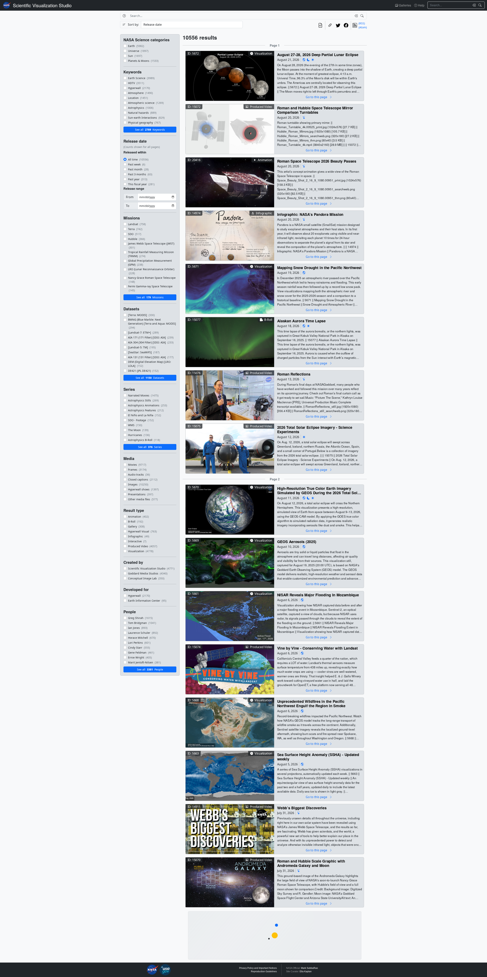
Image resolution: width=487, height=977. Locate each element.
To (127, 206)
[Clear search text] (473, 5)
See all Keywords (150, 129)
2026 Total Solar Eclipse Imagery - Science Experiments (314, 429)
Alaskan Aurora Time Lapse (301, 321)
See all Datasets (150, 378)
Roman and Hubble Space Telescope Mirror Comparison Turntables (315, 110)
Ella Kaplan (306, 971)
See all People (150, 669)
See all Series (150, 447)
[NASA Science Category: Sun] (312, 60)
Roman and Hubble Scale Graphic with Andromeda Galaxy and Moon (311, 863)
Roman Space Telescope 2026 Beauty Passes (316, 161)
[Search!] (480, 5)
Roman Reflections (293, 374)
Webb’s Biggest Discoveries (302, 807)
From (130, 197)
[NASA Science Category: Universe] (304, 117)
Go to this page (317, 97)
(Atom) (363, 27)
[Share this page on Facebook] (346, 25)
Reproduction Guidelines (264, 971)
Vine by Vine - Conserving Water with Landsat (317, 648)
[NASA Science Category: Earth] (304, 60)
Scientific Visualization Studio (42, 5)
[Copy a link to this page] (330, 25)
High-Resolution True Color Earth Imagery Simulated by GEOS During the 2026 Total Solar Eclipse (319, 490)
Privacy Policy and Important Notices (258, 968)
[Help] (124, 15)
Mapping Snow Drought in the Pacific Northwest (319, 267)
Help (420, 5)
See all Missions (150, 297)
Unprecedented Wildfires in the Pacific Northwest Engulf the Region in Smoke (311, 703)
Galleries (404, 5)
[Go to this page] (229, 75)
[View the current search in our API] (320, 25)
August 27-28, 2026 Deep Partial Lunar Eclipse (317, 54)
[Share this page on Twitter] (338, 25)
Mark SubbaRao (309, 968)
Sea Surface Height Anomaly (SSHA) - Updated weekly (318, 756)
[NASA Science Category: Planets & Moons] (308, 60)
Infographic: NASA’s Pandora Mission (310, 214)
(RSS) (362, 23)
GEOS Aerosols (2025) (297, 541)
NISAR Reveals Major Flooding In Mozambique (318, 595)
